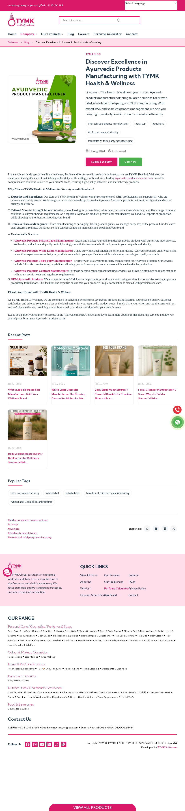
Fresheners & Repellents (21, 668)
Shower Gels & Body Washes (139, 631)
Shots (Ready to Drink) (134, 692)
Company (27, 34)
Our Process (111, 575)
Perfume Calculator (108, 34)
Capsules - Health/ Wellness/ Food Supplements (33, 692)
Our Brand (110, 595)
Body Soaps (44, 635)
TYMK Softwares (167, 747)
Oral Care (48, 631)
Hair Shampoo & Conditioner (96, 635)
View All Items (88, 575)
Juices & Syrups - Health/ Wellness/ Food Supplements (91, 692)
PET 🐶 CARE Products (50, 668)
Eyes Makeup (48, 656)
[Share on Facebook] (155, 528)
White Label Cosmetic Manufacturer (31, 501)
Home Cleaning (91, 668)
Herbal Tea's (127, 697)
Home (12, 34)
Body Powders (27, 635)
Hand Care (83, 640)
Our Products (51, 34)
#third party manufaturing (103, 132)
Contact (132, 34)
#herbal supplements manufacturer (108, 123)
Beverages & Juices (18, 708)
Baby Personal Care (18, 680)
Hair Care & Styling (125, 635)
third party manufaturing (24, 493)
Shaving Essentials (66, 631)
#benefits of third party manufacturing (110, 140)
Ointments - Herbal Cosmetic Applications (150, 640)
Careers (83, 34)
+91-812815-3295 (52, 5)
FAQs (131, 581)
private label (72, 493)
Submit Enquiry (101, 161)
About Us (85, 581)
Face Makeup (15, 656)
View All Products (92, 807)
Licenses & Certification (94, 595)
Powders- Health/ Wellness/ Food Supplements (42, 697)
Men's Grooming (88, 631)
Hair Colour (156, 635)
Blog (71, 34)
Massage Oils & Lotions (65, 635)
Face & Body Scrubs (110, 631)
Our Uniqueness (113, 581)
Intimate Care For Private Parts (108, 640)
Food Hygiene (72, 668)
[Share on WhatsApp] (147, 528)
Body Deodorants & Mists (47, 640)
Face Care (13, 631)
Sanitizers (69, 640)
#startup (140, 123)
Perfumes (25, 640)
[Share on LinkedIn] (164, 528)
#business (158, 123)
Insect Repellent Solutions (22, 645)
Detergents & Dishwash (114, 668)
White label (52, 493)
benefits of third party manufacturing (107, 493)
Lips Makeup (31, 656)
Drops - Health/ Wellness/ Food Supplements (94, 697)
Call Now (130, 161)
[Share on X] (173, 528)
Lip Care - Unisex (31, 631)
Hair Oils (142, 635)
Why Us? (85, 588)
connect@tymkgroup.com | (23, 5)
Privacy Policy (137, 588)
